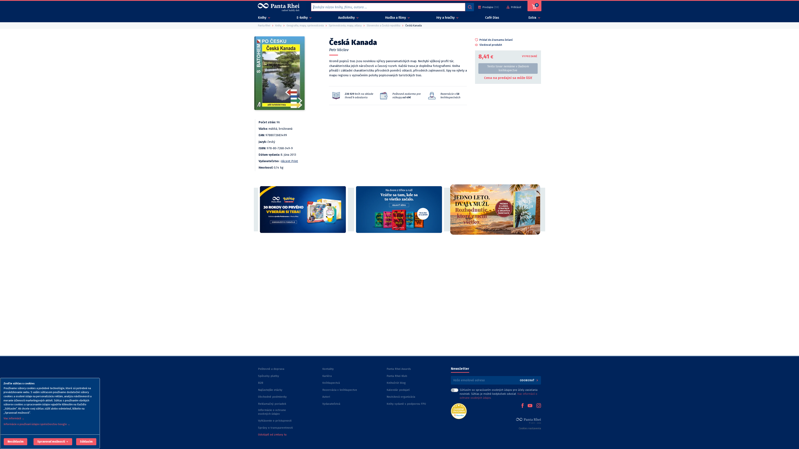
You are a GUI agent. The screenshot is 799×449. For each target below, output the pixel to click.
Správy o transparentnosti (276, 427)
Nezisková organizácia (401, 396)
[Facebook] (522, 406)
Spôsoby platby (268, 376)
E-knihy (303, 18)
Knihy (262, 18)
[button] (15, 441)
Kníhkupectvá (331, 383)
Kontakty (328, 369)
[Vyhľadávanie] (469, 7)
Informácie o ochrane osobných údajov (272, 412)
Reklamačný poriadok (272, 404)
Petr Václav (339, 50)
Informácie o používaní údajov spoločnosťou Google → (37, 424)
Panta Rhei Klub (397, 376)
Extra (533, 18)
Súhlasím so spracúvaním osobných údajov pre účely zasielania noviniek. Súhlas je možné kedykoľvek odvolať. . (498, 393)
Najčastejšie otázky (270, 390)
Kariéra (327, 376)
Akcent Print (289, 161)
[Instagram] (538, 406)
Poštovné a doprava (271, 369)
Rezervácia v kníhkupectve (339, 390)
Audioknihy (347, 18)
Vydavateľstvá (331, 404)
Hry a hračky (445, 18)
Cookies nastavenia (530, 428)
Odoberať (527, 380)
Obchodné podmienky (272, 396)
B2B (260, 383)
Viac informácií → (14, 418)
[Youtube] (530, 406)
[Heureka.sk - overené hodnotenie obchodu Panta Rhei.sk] (459, 411)
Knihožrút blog (396, 383)
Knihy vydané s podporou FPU (406, 404)
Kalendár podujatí (398, 390)
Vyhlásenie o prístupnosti (275, 420)
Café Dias (492, 18)
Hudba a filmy (396, 18)
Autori (326, 396)
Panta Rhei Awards (399, 369)
